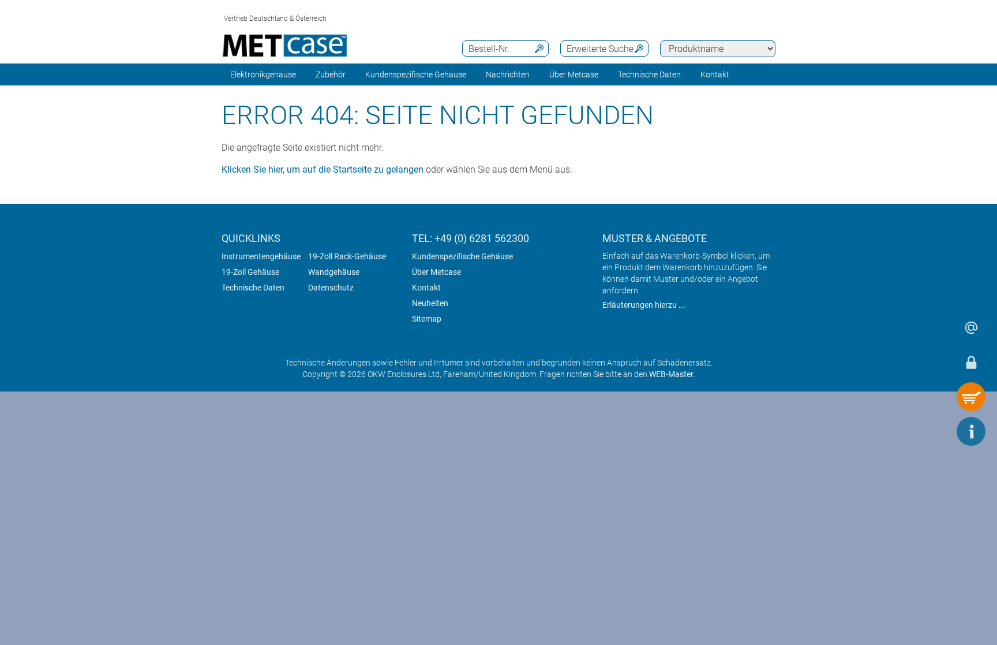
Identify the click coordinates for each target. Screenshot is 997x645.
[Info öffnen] (971, 431)
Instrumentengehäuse (261, 256)
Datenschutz (331, 287)
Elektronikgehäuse (263, 74)
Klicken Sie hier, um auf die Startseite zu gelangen (322, 169)
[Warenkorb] (971, 396)
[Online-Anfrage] (971, 327)
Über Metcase (436, 272)
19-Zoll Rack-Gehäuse (347, 256)
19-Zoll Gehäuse (250, 272)
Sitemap (426, 318)
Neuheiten (430, 303)
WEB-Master (671, 374)
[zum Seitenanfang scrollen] (936, 431)
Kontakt (426, 287)
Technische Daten (253, 287)
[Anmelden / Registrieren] (971, 362)
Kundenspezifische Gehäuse (415, 74)
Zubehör (331, 74)
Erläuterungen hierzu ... (643, 305)
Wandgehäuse (333, 272)
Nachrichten (508, 74)
